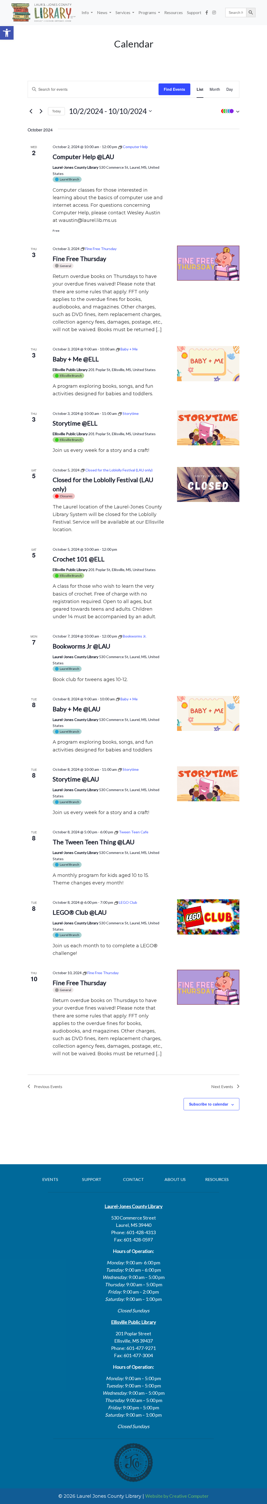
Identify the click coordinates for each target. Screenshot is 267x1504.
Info (86, 12)
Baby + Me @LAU (76, 709)
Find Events (174, 89)
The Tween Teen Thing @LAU (94, 842)
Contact (133, 1179)
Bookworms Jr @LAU (81, 646)
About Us (175, 1179)
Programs (147, 12)
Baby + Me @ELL (76, 359)
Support (194, 12)
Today (56, 111)
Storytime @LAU (76, 779)
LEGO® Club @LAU (80, 912)
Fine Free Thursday (79, 258)
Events (50, 1179)
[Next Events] (41, 111)
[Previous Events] (31, 111)
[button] (7, 33)
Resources (173, 12)
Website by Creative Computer (177, 1496)
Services (123, 12)
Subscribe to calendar (208, 1104)
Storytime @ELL (75, 423)
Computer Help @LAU (83, 156)
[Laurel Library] (43, 12)
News (102, 12)
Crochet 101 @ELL (79, 559)
